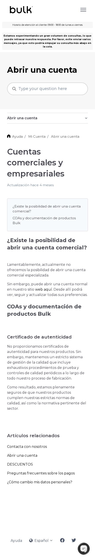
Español (41, 540)
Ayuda (17, 136)
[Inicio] (21, 10)
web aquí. (44, 289)
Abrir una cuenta (65, 136)
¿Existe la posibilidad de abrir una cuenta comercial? (47, 208)
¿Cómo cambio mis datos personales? (39, 482)
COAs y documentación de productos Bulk (44, 220)
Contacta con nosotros (27, 446)
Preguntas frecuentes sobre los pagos (41, 473)
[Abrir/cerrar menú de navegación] (83, 10)
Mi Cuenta (37, 136)
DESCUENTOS (20, 464)
